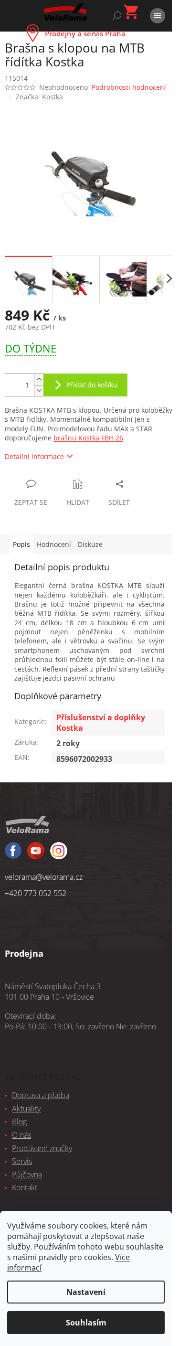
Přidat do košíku (91, 384)
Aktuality (26, 1108)
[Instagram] (35, 855)
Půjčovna (27, 1174)
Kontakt (24, 1187)
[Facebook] (13, 854)
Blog (19, 1121)
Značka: (39, 96)
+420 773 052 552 (35, 893)
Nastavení (85, 1292)
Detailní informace (34, 456)
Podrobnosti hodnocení (129, 87)
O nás (21, 1135)
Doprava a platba (40, 1095)
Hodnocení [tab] (54, 544)
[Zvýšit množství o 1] (38, 379)
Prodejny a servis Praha (85, 33)
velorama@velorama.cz (44, 877)
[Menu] (157, 15)
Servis (22, 1161)
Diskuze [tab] (90, 544)
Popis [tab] (21, 544)
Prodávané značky (42, 1148)
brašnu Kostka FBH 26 (88, 437)
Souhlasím (86, 1322)
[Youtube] (58, 855)
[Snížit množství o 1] (38, 390)
